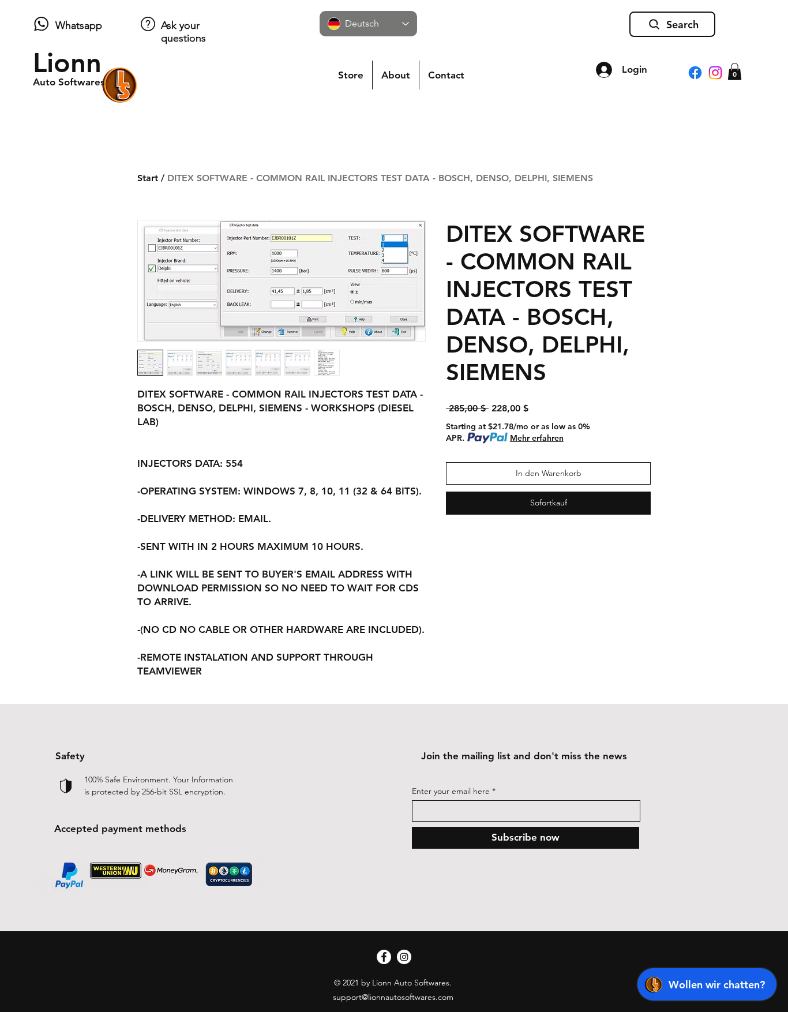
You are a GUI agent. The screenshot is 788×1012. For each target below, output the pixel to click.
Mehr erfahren (537, 438)
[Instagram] (715, 72)
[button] (734, 71)
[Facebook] (695, 72)
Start (147, 178)
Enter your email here (451, 791)
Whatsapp (78, 25)
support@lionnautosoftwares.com (393, 997)
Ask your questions (183, 31)
